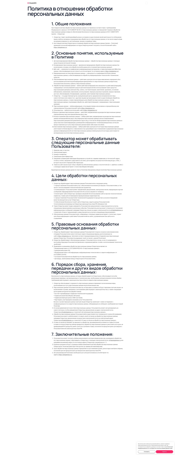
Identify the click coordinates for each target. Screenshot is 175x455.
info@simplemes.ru (117, 210)
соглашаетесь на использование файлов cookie (161, 448)
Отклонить (147, 451)
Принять (164, 451)
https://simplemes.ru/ (60, 47)
